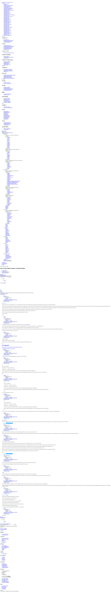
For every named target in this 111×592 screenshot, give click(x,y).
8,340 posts (10, 320)
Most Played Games (10, 88)
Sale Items (7, 129)
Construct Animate (12, 149)
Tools (6, 119)
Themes (7, 117)
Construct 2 (9, 195)
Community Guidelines (5, 567)
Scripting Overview (9, 41)
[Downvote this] (13, 299)
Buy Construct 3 (8, 106)
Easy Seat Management (5, 546)
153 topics (7, 335)
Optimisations (10, 48)
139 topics (7, 490)
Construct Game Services (14, 160)
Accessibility (4, 588)
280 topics (7, 320)
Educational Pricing (8, 76)
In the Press (3, 559)
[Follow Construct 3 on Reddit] (7, 98)
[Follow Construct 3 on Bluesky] (7, 100)
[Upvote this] (6, 299)
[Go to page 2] (5, 280)
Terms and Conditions (5, 585)
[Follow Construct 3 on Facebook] (7, 101)
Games (7, 114)
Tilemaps (7, 118)
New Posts (7, 94)
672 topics (7, 428)
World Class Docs (9, 75)
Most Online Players (9, 89)
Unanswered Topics (5, 263)
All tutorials (7, 49)
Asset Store (5, 227)
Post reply (1, 274)
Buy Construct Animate (9, 107)
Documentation (4, 540)
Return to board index (7, 523)
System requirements (10, 40)
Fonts (6, 113)
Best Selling (8, 123)
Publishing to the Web (11, 46)
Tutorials (7, 64)
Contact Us (5, 259)
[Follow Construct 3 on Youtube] (7, 99)
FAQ (6, 71)
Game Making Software (5, 534)
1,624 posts (10, 378)
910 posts (10, 490)
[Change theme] (4, 266)
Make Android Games (14, 182)
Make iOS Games (13, 183)
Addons (7, 111)
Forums (5, 236)
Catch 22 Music (2, 294)
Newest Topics (9, 83)
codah (6, 420)
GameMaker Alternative (5, 538)
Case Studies (4, 542)
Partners (3, 548)
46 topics (7, 378)
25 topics (7, 352)
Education (3, 65)
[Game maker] (7, 132)
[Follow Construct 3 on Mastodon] (7, 102)
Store (3, 103)
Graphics (7, 115)
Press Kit (3, 558)
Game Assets (4, 563)
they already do (28, 324)
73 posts (10, 352)
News (1, 291)
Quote (8, 301)
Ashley (5, 303)
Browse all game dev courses (10, 52)
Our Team (3, 557)
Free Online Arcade (4, 566)
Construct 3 (12, 135)
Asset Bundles (9, 128)
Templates (7, 116)
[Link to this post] (6, 300)
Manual (8, 39)
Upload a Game (9, 90)
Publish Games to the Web (15, 181)
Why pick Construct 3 (9, 69)
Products (5, 134)
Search (3, 264)
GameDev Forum (4, 564)
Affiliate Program (4, 553)
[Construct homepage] (7, 2)
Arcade (5, 243)
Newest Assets (9, 122)
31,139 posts (10, 428)
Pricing (3, 539)
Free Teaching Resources (5, 547)
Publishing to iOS (8, 47)
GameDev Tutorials (4, 565)
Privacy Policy (4, 586)
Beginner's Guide (8, 45)
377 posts (10, 335)
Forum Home (8, 82)
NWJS (8, 62)
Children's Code (4, 587)
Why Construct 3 (4, 545)
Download (8, 61)
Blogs (5, 253)
